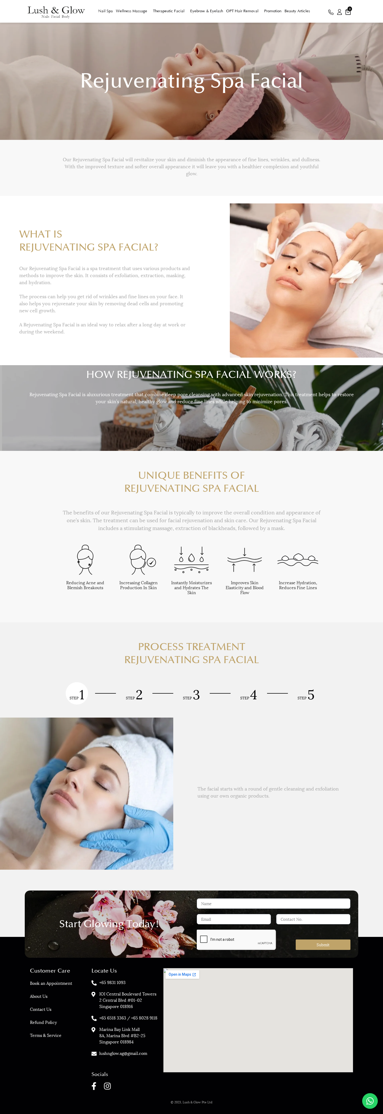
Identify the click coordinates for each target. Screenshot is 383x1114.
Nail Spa (105, 11)
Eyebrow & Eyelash (206, 11)
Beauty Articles (297, 11)
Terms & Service (45, 1035)
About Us (38, 996)
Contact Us (40, 1009)
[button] (330, 13)
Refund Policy (43, 1022)
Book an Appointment (51, 983)
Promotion (272, 11)
